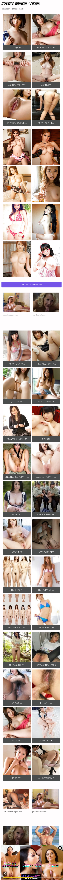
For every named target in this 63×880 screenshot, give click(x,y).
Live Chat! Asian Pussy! (31, 284)
